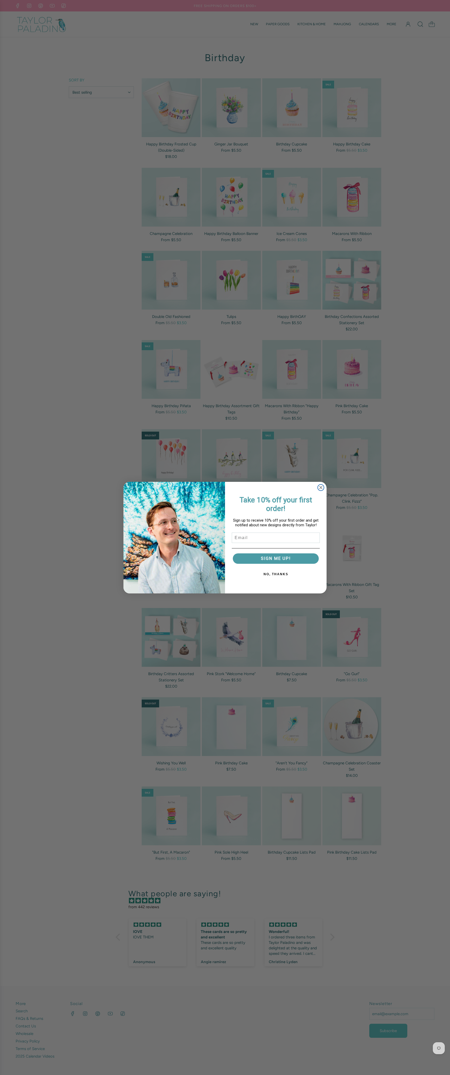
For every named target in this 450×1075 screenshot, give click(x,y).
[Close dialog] (321, 487)
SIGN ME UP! (276, 558)
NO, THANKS (276, 574)
